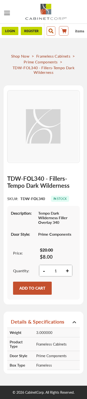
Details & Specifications (38, 321)
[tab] (43, 321)
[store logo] (45, 12)
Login (10, 31)
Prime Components (41, 62)
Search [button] (51, 31)
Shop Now (20, 56)
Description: (21, 213)
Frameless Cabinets (53, 56)
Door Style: (20, 234)
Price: (18, 253)
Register (31, 31)
